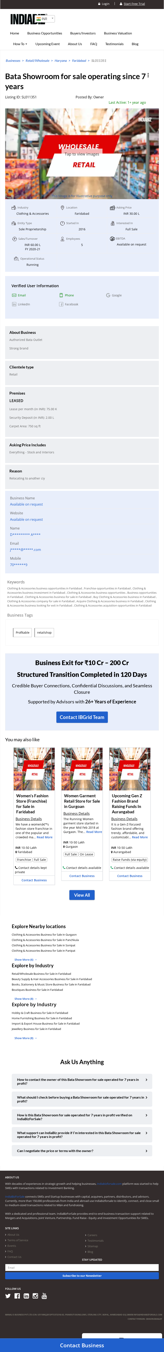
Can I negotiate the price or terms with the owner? (55, 1151)
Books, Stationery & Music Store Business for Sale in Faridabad (51, 984)
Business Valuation (118, 33)
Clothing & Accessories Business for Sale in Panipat (43, 951)
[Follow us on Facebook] (19, 1296)
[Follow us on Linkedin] (28, 1296)
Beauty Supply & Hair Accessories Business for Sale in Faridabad (52, 979)
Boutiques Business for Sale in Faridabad (37, 990)
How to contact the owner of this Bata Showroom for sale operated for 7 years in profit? (78, 1081)
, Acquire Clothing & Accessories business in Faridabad (109, 601)
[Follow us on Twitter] (9, 1296)
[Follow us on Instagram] (37, 1296)
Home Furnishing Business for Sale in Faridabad (42, 1018)
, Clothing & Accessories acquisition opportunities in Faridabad (112, 605)
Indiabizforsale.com (109, 1184)
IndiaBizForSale (15, 1196)
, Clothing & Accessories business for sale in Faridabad (57, 597)
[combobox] (45, 18)
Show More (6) (24, 959)
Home (14, 33)
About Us (75, 44)
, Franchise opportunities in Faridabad (107, 588)
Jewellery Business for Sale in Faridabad (36, 1029)
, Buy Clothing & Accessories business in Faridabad (123, 597)
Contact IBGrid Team (82, 717)
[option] (34, 817)
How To (19, 44)
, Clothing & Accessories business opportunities (95, 593)
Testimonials (114, 44)
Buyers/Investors (83, 33)
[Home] (29, 25)
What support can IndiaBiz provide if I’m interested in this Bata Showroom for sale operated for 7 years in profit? (79, 1135)
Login (105, 4)
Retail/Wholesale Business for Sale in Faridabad (41, 974)
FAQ (93, 44)
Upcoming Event (47, 44)
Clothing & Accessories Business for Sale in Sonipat (43, 945)
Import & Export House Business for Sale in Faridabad (46, 1023)
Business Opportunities (44, 33)
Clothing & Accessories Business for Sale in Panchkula (45, 940)
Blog (135, 44)
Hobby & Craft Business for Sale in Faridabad (40, 1013)
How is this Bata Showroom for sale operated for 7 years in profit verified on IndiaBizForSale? (74, 1117)
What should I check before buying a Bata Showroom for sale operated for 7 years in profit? (80, 1099)
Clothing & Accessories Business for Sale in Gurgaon (44, 934)
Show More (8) (24, 999)
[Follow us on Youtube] (46, 1296)
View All (82, 895)
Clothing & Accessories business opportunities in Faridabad (44, 588)
